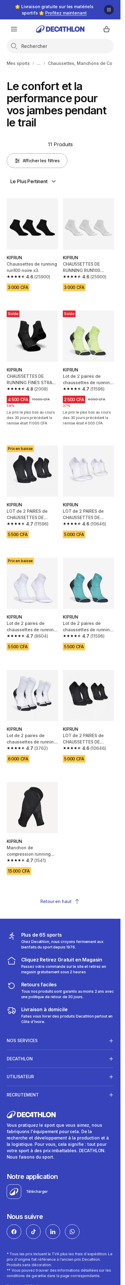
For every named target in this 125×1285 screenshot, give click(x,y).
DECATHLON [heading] (20, 1058)
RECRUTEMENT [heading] (23, 1094)
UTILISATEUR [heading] (20, 1076)
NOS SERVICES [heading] (22, 1040)
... (39, 63)
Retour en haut (55, 901)
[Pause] (109, 10)
